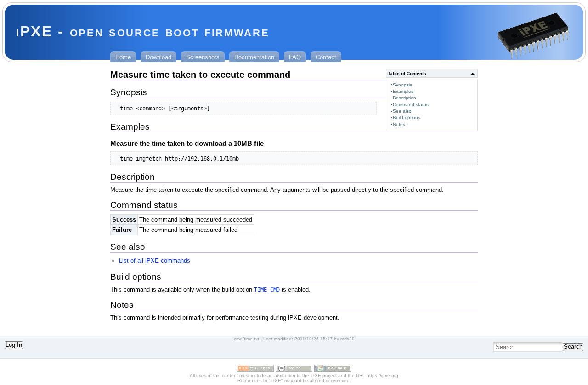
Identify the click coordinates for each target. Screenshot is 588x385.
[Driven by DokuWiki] (332, 369)
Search (573, 346)
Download (158, 57)
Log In (14, 344)
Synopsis (402, 84)
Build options (406, 117)
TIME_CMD (267, 289)
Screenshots (203, 57)
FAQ (295, 57)
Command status (411, 104)
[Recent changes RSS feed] (255, 369)
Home (123, 57)
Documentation (254, 57)
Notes (399, 124)
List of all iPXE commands (154, 260)
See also (402, 111)
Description (404, 97)
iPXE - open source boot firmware (142, 31)
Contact (326, 57)
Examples (403, 91)
